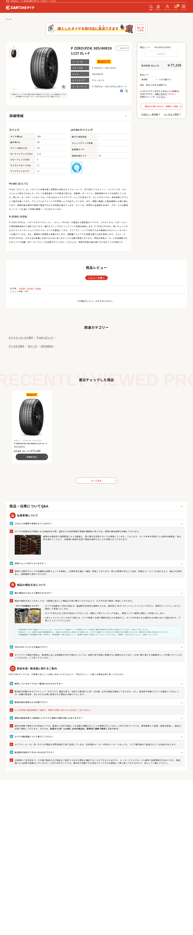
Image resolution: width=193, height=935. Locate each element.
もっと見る (104, 480)
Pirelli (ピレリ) (45, 337)
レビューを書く (96, 277)
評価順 (38, 288)
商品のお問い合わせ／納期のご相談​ (161, 106)
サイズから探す (16, 346)
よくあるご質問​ (171, 114)
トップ (9, 19)
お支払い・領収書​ (149, 114)
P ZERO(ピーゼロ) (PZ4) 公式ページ (109, 86)
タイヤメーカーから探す (21, 337)
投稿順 (22, 288)
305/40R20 (47, 346)
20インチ (32, 346)
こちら (162, 96)
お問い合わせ (161, 94)
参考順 (30, 288)
